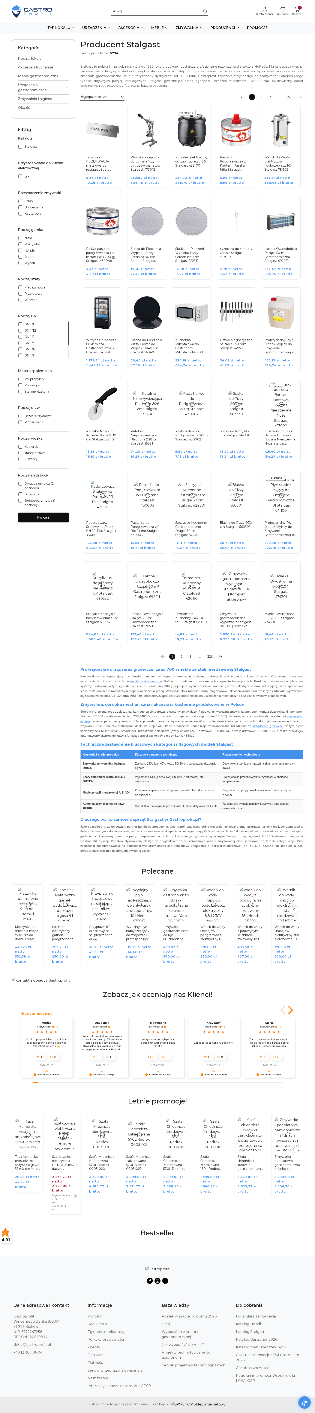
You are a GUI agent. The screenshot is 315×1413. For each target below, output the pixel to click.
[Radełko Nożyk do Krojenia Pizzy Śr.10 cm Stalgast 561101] (105, 423)
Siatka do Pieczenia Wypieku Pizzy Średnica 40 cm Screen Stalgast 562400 (146, 255)
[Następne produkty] (294, 908)
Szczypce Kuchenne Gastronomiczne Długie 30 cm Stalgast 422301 (191, 529)
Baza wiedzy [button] (175, 1305)
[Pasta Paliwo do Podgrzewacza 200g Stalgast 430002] (194, 423)
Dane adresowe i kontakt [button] (41, 1305)
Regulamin (97, 1324)
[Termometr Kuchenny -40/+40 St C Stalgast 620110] (194, 606)
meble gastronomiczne (146, 681)
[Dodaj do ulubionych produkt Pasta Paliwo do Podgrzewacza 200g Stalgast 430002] (203, 387)
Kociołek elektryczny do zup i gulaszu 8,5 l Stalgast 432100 (191, 161)
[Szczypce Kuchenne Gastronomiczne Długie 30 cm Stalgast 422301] (194, 514)
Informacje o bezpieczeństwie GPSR (119, 1386)
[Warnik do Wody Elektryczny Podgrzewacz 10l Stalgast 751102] (283, 149)
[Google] (165, 1281)
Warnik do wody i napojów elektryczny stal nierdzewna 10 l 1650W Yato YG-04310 (249, 933)
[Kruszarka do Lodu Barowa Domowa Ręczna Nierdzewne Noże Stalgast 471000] (283, 423)
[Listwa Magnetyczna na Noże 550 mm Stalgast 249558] (239, 332)
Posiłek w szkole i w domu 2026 (189, 1316)
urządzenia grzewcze (268, 726)
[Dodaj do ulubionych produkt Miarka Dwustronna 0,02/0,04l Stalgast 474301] (292, 569)
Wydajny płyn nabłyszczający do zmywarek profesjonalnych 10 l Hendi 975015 (101, 933)
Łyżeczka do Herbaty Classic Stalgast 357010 (236, 253)
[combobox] (102, 97)
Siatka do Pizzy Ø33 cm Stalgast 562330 (235, 433)
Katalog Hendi (248, 1324)
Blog (166, 1324)
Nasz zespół (98, 1378)
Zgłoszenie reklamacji (106, 1332)
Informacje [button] (100, 1305)
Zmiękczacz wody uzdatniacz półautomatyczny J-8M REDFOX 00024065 (287, 1163)
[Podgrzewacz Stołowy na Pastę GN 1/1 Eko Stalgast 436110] (105, 514)
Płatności (96, 1363)
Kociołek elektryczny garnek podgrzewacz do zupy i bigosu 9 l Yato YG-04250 (27, 933)
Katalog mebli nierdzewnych (261, 1347)
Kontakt (95, 1316)
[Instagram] (157, 1281)
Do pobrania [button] (249, 1305)
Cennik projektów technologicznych (193, 1365)
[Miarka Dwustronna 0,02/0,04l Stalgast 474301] (283, 606)
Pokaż (43, 517)
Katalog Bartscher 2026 (256, 1339)
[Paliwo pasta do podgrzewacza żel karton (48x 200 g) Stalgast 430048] (105, 240)
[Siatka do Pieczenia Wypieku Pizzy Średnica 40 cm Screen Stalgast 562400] (150, 240)
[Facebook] (150, 1281)
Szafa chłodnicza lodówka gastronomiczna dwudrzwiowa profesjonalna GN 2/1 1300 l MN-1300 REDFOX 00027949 (213, 1163)
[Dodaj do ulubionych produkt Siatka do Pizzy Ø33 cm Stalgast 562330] (248, 387)
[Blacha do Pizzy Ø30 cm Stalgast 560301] (239, 514)
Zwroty (94, 1347)
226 (289, 97)
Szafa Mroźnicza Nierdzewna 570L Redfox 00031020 (64, 1163)
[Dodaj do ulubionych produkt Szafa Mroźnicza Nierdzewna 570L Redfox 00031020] (72, 1122)
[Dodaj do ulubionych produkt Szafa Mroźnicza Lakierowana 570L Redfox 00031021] (109, 1122)
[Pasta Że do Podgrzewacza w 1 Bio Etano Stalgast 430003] (150, 514)
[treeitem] (43, 58)
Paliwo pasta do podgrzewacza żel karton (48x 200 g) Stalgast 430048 (100, 255)
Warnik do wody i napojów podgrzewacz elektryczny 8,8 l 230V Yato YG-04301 (175, 933)
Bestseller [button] (157, 1233)
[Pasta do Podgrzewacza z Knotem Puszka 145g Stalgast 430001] (239, 149)
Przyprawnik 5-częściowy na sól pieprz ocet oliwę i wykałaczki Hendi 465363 (63, 933)
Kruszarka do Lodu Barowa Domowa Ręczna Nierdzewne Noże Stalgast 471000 (280, 437)
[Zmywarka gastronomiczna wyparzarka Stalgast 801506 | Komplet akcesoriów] (239, 606)
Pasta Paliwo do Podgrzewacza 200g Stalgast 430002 (191, 435)
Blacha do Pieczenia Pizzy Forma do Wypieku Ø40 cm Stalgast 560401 (146, 346)
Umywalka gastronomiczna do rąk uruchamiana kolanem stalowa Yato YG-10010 (139, 933)
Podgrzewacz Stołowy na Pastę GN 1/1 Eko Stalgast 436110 (101, 529)
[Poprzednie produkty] (21, 908)
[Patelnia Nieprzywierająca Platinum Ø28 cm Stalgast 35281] (150, 423)
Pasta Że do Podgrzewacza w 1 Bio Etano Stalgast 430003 (145, 529)
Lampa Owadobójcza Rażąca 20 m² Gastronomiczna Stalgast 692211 (147, 620)
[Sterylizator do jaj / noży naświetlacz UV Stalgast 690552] (105, 606)
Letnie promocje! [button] (157, 1101)
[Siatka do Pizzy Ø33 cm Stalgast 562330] (239, 423)
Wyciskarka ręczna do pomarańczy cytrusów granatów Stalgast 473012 (145, 163)
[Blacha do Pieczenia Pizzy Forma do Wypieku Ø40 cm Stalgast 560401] (150, 332)
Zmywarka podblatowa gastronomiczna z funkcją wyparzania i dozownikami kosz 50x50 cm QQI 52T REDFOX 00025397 (250, 1163)
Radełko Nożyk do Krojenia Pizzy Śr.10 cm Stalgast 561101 (101, 435)
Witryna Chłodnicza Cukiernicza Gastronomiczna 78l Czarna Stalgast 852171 (101, 346)
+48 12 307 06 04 (28, 1352)
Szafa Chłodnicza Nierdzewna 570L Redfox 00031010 (136, 1163)
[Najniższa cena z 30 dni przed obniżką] (38, 1196)
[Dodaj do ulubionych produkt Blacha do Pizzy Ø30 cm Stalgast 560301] (248, 478)
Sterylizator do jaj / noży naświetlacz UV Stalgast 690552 (102, 618)
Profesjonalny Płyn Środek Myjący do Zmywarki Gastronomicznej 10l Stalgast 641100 (280, 529)
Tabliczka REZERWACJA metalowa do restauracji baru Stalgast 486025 (98, 163)
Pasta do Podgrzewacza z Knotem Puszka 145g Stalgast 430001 (233, 163)
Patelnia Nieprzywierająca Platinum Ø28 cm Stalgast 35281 (144, 437)
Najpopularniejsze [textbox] (93, 97)
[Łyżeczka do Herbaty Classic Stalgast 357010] (239, 240)
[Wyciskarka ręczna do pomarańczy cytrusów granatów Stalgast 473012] (150, 149)
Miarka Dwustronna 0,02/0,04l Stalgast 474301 (279, 618)
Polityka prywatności (106, 1339)
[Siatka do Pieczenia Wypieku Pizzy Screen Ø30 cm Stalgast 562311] (194, 240)
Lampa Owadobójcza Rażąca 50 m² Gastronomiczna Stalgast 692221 (280, 255)
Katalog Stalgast (250, 1332)
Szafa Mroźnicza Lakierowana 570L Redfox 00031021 (101, 1163)
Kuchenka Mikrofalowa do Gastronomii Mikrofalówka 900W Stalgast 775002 (191, 346)
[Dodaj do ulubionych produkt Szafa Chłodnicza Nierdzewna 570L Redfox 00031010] (147, 1122)
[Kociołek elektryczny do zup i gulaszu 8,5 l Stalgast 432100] (194, 149)
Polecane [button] (157, 871)
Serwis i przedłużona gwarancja (115, 1370)
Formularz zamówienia (256, 1316)
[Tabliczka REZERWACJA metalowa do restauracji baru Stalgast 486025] (105, 149)
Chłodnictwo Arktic (252, 1368)
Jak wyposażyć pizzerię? (183, 1345)
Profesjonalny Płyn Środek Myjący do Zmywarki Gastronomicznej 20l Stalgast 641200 (280, 346)
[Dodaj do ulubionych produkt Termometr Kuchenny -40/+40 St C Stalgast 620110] (203, 569)
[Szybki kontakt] (304, 1402)
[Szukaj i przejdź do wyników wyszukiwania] (205, 11)
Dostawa (95, 1355)
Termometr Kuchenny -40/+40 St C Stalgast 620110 (191, 618)
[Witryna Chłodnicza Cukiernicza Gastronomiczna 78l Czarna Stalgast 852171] (105, 332)
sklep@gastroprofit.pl (32, 1345)
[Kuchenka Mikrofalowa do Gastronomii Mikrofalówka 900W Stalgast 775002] (194, 332)
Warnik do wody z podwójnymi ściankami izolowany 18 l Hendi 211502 (212, 933)
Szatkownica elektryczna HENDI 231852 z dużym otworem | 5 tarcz (27, 1163)
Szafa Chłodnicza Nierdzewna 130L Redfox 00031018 (173, 1163)
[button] (61, 28)
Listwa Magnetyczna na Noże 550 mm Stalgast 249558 (236, 344)
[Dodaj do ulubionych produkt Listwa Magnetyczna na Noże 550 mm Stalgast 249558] (248, 295)
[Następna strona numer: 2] (300, 97)
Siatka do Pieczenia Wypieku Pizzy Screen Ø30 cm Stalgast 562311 (190, 255)
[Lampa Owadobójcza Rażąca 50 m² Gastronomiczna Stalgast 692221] (283, 240)
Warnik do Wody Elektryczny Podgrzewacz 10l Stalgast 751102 (277, 163)
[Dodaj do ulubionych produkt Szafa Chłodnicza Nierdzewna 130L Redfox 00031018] (184, 1122)
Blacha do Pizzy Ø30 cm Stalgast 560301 (236, 525)
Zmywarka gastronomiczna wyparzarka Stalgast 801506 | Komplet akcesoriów (235, 620)
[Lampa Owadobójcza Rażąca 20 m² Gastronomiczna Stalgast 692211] (150, 606)
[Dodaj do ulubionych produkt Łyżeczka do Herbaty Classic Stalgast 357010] (248, 204)
